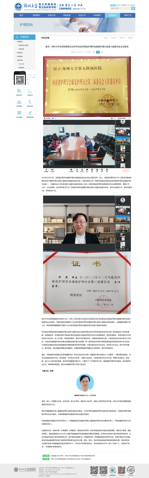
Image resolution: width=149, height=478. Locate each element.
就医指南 (67, 15)
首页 (21, 15)
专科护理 (21, 64)
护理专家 (21, 49)
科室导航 (19, 106)
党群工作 (127, 15)
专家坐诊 (30, 95)
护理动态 (20, 53)
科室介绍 (51, 15)
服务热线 (30, 106)
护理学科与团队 (23, 45)
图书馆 (118, 5)
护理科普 (20, 56)
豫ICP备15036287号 (71, 474)
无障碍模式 (124, 5)
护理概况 (20, 41)
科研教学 (97, 15)
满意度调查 (30, 117)
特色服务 (21, 67)
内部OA (113, 5)
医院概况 (36, 15)
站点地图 (19, 117)
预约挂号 (19, 95)
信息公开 (82, 15)
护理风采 (112, 15)
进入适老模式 (131, 5)
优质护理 (20, 60)
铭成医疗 (47, 476)
